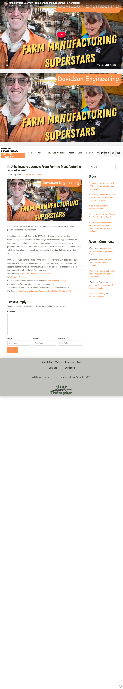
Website (61, 338)
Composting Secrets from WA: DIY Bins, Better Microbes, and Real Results (101, 186)
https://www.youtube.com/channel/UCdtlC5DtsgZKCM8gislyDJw (45, 291)
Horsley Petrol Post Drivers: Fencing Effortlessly (102, 274)
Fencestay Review (96, 296)
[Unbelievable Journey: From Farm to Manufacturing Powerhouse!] (61, 107)
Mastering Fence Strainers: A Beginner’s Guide (101, 251)
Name (10, 338)
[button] (52, 368)
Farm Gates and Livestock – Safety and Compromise (100, 263)
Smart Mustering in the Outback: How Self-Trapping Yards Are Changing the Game (102, 197)
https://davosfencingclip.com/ (37, 274)
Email (36, 338)
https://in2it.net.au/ (19, 277)
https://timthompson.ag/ (55, 281)
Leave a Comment (33, 174)
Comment (11, 312)
